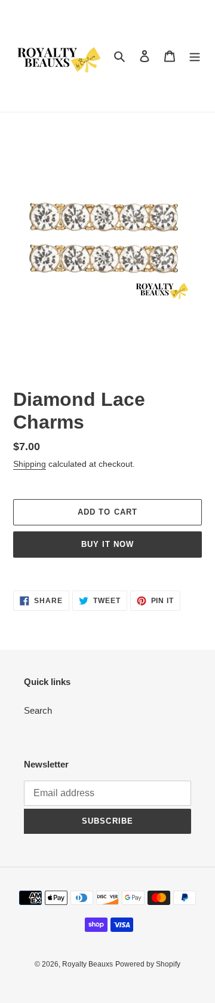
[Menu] (194, 56)
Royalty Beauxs (87, 964)
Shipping (29, 464)
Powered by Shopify (147, 964)
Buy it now (107, 544)
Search (38, 710)
